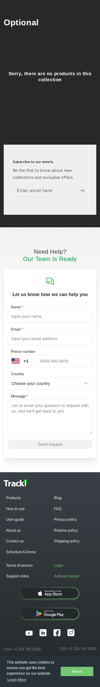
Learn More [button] (16, 680)
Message (19, 396)
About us (13, 530)
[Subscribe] (83, 190)
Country (17, 374)
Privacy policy (65, 519)
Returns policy (66, 530)
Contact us (15, 541)
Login (58, 565)
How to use (15, 509)
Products (13, 498)
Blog (58, 498)
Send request (50, 444)
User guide (15, 519)
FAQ (57, 509)
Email (17, 329)
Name (17, 307)
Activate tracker (67, 576)
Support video (17, 576)
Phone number (23, 352)
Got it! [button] (77, 671)
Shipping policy (67, 541)
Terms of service (19, 565)
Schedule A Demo (21, 552)
